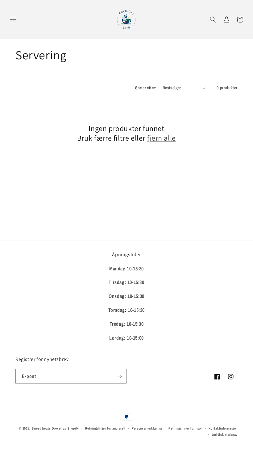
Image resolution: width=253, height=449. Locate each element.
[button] (13, 19)
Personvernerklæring (147, 428)
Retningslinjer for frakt (185, 428)
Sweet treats (41, 428)
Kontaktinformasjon (223, 428)
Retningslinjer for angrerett (105, 428)
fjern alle (161, 138)
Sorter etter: (145, 88)
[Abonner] (119, 376)
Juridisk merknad (225, 434)
